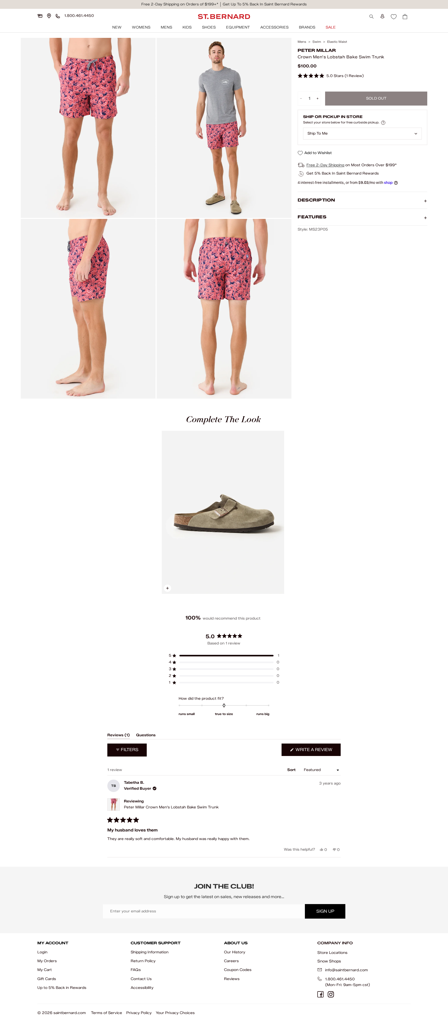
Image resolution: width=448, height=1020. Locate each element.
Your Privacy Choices (175, 1013)
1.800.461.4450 (340, 979)
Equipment (238, 27)
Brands (307, 27)
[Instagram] (331, 994)
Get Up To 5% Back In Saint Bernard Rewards (265, 4)
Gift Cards (46, 979)
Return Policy (143, 961)
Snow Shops (329, 961)
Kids (187, 27)
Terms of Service (106, 1013)
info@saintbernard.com (346, 970)
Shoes (209, 27)
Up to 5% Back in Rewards (61, 988)
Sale (331, 27)
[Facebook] (320, 994)
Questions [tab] (146, 736)
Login (42, 952)
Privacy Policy (139, 1013)
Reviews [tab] (118, 736)
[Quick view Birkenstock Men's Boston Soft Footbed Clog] (223, 512)
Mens (166, 27)
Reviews (232, 979)
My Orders (47, 961)
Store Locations (332, 952)
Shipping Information (150, 952)
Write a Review (318, 751)
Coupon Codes (237, 970)
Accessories (274, 27)
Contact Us (141, 979)
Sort (292, 770)
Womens (141, 27)
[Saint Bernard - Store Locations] (49, 15)
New (117, 27)
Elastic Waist (337, 42)
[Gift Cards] (40, 15)
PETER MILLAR (317, 50)
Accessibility (142, 988)
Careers (231, 961)
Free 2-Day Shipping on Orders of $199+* (179, 4)
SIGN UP (325, 911)
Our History (234, 952)
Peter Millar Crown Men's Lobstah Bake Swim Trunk (171, 807)
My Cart (44, 970)
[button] (331, 76)
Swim (316, 42)
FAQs (136, 970)
